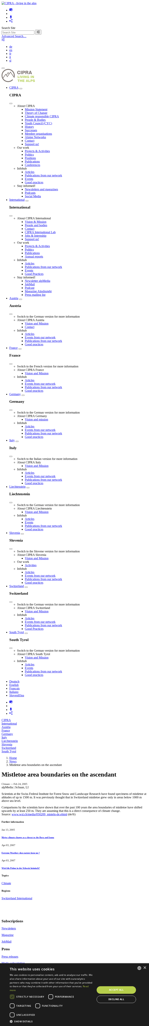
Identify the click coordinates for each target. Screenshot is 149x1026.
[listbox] (139, 968)
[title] (38, 32)
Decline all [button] (116, 999)
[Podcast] (10, 17)
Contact (29, 140)
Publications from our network (43, 175)
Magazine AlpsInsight (38, 291)
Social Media (33, 196)
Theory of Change (36, 112)
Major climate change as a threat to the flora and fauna (28, 837)
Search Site (8, 28)
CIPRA (13, 87)
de (10, 46)
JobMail (30, 284)
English (14, 685)
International (17, 199)
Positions (30, 158)
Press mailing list (35, 294)
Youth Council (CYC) (38, 123)
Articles (29, 172)
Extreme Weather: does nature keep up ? (21, 853)
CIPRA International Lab (40, 232)
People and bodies (36, 225)
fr (10, 53)
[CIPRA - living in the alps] (19, 3)
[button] (51, 1021)
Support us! (32, 144)
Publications (32, 161)
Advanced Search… (14, 36)
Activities (30, 565)
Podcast (29, 287)
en (10, 50)
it (10, 57)
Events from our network (40, 337)
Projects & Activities (37, 151)
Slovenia (14, 532)
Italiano (13, 692)
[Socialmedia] (10, 21)
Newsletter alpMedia (37, 280)
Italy (12, 440)
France (13, 347)
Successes (31, 130)
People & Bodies (35, 119)
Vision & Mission (35, 221)
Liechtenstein (17, 486)
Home (13, 758)
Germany (15, 394)
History (29, 126)
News (12, 761)
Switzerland (16, 586)
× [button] (144, 967)
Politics (29, 154)
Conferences (32, 165)
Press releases (10, 956)
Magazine (8, 935)
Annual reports (34, 256)
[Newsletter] (10, 10)
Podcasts (30, 192)
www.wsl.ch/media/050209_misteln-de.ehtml (39, 814)
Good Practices (34, 274)
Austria (13, 298)
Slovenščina (16, 695)
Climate (6, 883)
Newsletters (9, 928)
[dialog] (74, 994)
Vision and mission (36, 419)
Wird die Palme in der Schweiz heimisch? (21, 868)
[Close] (10, 103)
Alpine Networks (35, 137)
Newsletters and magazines (41, 189)
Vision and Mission (37, 323)
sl (10, 60)
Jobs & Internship (35, 235)
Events (29, 179)
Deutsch (14, 681)
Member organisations (38, 133)
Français (14, 688)
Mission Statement (36, 109)
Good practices (34, 182)
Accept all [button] (116, 989)
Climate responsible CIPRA (42, 116)
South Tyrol (16, 632)
